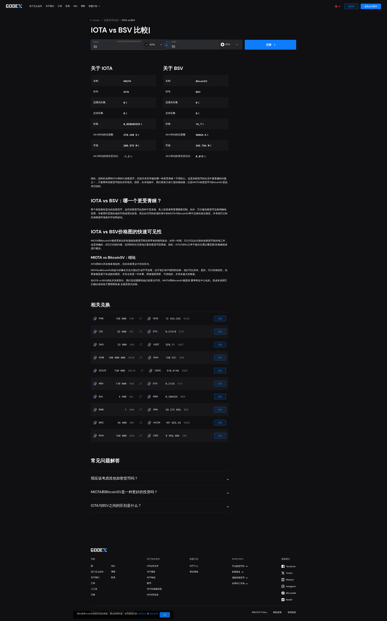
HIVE (155, 318)
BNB (101, 409)
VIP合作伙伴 (152, 566)
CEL (101, 331)
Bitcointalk (291, 593)
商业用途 (194, 572)
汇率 (60, 6)
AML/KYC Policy (259, 612)
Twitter (289, 573)
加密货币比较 (111, 20)
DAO (101, 344)
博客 (83, 6)
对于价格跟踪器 (154, 589)
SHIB (101, 357)
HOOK (156, 422)
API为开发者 (152, 595)
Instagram (291, 586)
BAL (101, 396)
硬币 (149, 583)
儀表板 (351, 6)
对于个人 (194, 566)
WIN (155, 409)
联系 (68, 6)
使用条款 (292, 612)
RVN (155, 357)
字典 (93, 595)
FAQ (75, 6)
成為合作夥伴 (370, 6)
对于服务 (151, 572)
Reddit (289, 600)
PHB (101, 318)
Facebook (291, 566)
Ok (164, 614)
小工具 (94, 589)
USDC (158, 370)
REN (101, 383)
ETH (155, 331)
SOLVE (102, 370)
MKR (155, 396)
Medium (290, 580)
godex (96, 20)
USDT (156, 344)
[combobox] (94, 6)
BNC (101, 422)
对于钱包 (151, 577)
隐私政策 (277, 612)
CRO (155, 435)
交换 (269, 44)
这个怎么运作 (35, 6)
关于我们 (50, 6)
